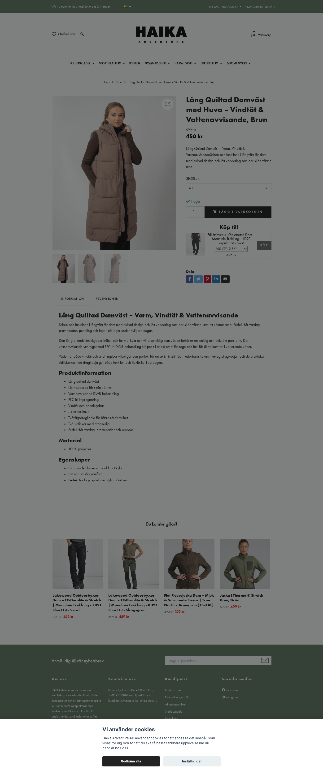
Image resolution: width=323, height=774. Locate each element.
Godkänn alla (131, 761)
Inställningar (192, 761)
